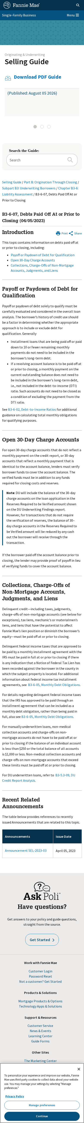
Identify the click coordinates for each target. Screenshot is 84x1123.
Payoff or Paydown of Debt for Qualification (43, 255)
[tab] (35, 126)
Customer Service (40, 1025)
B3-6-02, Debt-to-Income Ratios (32, 409)
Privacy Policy (14, 1096)
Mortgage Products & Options (40, 1001)
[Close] (79, 1069)
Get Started (40, 939)
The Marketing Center (40, 1061)
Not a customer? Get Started (40, 981)
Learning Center (40, 1036)
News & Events (40, 1031)
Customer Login (40, 971)
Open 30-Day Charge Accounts (33, 260)
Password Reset (40, 976)
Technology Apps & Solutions (40, 1006)
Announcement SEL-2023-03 (26, 850)
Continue (42, 1116)
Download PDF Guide (37, 77)
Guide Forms (40, 1041)
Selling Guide (27, 61)
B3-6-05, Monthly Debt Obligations (54, 685)
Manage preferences (42, 1105)
